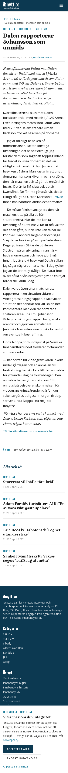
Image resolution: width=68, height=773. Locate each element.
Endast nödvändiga (22, 758)
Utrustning (9, 696)
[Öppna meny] (61, 5)
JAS (5, 657)
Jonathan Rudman (43, 57)
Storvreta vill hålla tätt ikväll (28, 481)
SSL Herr (8, 639)
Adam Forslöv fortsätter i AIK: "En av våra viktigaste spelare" (34, 505)
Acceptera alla (18, 749)
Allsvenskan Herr (13, 648)
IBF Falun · (10, 28)
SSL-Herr (41, 28)
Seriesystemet (11, 701)
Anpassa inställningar (16, 766)
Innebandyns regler (14, 683)
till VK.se (56, 196)
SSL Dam (8, 634)
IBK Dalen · (26, 28)
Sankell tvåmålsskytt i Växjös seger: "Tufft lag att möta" (29, 558)
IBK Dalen (33, 449)
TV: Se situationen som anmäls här (28, 431)
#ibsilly (7, 643)
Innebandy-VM (12, 692)
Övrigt (6, 661)
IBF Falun (15, 19)
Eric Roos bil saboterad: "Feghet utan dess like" (31, 532)
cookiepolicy (10, 740)
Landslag (8, 652)
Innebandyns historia (15, 687)
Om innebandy (12, 678)
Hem (5, 19)
